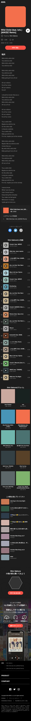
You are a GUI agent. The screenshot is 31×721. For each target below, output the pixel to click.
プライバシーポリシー (14, 698)
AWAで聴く (15, 48)
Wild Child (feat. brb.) (8, 445)
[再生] (28, 31)
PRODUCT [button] (5, 676)
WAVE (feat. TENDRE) (8, 466)
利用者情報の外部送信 (6, 700)
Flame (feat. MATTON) (8, 486)
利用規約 (3, 698)
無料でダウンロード (15, 626)
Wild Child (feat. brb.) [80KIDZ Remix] (23, 425)
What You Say (23, 466)
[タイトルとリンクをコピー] (21, 230)
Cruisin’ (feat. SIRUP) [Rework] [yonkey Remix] (23, 487)
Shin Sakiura (14, 36)
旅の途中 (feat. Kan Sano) (23, 445)
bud (23, 404)
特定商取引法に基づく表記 (21, 700)
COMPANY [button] (5, 681)
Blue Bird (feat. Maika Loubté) (8, 425)
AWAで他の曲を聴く (15, 593)
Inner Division (8, 404)
